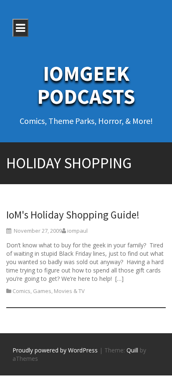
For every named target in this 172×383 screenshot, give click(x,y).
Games (42, 291)
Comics (21, 291)
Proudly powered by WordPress (55, 350)
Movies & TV (69, 291)
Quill (132, 350)
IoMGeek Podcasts (86, 85)
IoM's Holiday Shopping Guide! (72, 214)
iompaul (77, 230)
